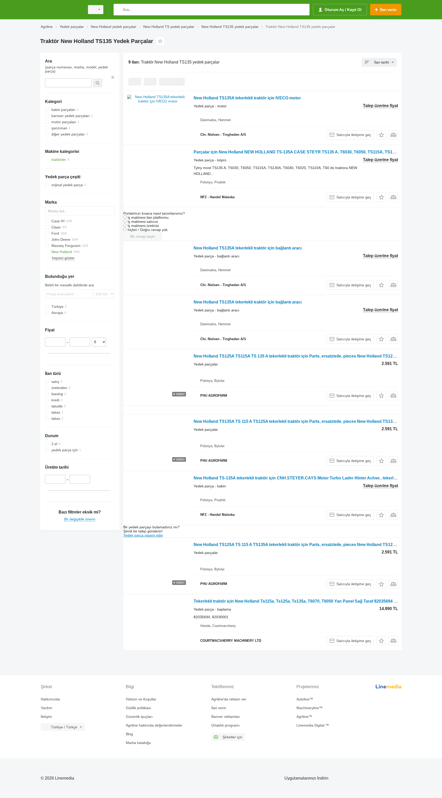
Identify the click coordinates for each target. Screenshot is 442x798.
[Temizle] (113, 77)
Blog (129, 734)
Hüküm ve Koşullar (141, 699)
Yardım (46, 708)
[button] (381, 135)
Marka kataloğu (138, 743)
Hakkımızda (50, 699)
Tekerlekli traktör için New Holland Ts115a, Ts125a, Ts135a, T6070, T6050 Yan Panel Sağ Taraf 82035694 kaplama (302, 601)
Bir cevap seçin (142, 236)
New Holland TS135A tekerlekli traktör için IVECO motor (247, 98)
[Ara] (118, 9)
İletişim (46, 717)
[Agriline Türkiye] (61, 9)
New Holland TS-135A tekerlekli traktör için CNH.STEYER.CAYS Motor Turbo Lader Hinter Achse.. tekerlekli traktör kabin (310, 478)
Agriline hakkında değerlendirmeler (154, 725)
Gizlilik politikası (138, 708)
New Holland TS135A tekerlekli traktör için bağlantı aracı (248, 248)
